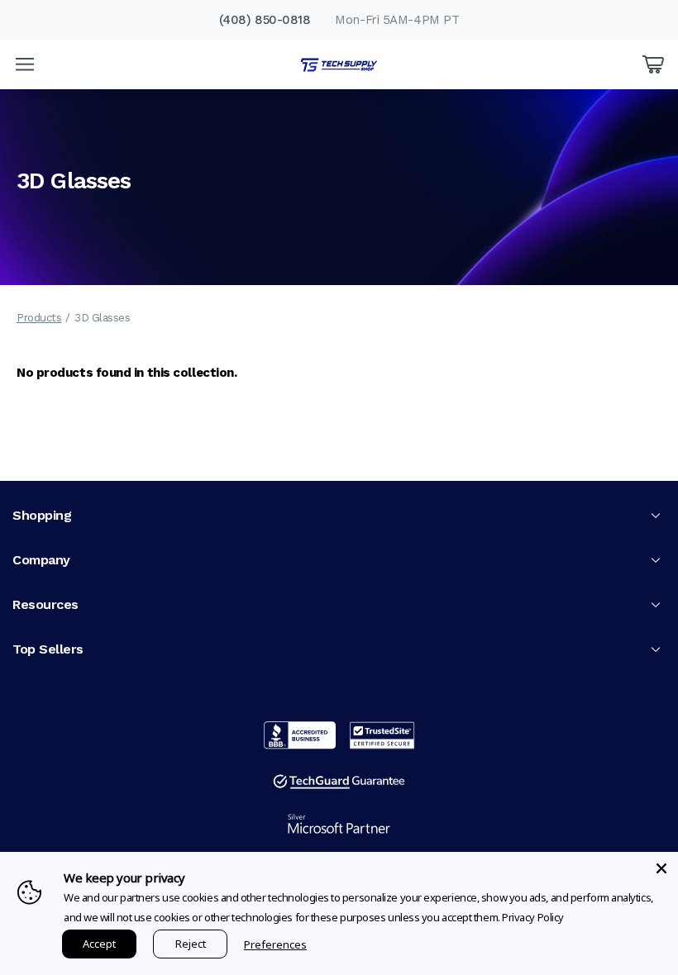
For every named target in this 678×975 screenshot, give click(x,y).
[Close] (661, 868)
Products (39, 318)
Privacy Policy (533, 917)
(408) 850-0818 (265, 19)
